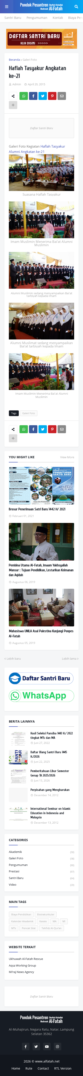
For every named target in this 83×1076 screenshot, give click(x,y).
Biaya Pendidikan (21, 914)
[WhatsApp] (23, 96)
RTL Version (62, 1068)
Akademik (41, 852)
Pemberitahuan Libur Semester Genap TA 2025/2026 (50, 773)
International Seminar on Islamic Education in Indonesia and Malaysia (50, 813)
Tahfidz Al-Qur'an (52, 928)
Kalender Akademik (22, 921)
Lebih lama (69, 659)
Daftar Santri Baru (41, 128)
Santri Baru (12, 18)
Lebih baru (14, 659)
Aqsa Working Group (22, 965)
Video (41, 885)
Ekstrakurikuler (45, 914)
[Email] (62, 96)
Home (16, 1068)
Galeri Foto (30, 60)
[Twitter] (43, 96)
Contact (43, 1068)
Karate (43, 921)
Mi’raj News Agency (21, 972)
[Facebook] (33, 96)
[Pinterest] (52, 96)
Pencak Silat (29, 928)
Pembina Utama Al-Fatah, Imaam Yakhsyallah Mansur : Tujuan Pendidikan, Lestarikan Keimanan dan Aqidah (41, 570)
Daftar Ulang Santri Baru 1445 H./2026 (49, 754)
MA (54, 921)
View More (67, 457)
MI (63, 921)
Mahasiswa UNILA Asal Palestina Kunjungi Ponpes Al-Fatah (41, 633)
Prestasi (41, 871)
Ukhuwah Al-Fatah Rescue (26, 959)
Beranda (14, 60)
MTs (13, 928)
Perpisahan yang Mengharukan (50, 790)
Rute (28, 1068)
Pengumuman (37, 18)
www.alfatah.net (47, 1061)
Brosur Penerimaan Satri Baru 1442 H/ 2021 (37, 509)
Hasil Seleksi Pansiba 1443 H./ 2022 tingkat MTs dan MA (52, 735)
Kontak (58, 18)
